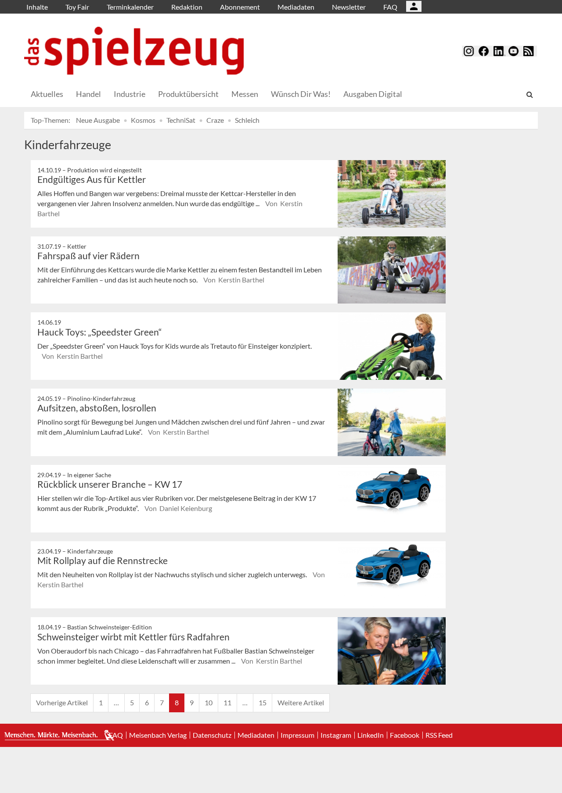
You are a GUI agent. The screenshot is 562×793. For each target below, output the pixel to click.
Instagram (336, 735)
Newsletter (349, 7)
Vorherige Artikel (62, 702)
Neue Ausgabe (98, 120)
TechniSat (180, 120)
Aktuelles (47, 94)
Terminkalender (130, 7)
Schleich (247, 120)
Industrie (129, 94)
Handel (88, 94)
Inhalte (37, 7)
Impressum (297, 735)
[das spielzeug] (134, 51)
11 (227, 702)
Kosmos (143, 120)
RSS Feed (439, 735)
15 (263, 702)
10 (209, 702)
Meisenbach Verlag (158, 735)
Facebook (404, 735)
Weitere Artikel (300, 702)
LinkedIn (370, 735)
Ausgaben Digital (372, 94)
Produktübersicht (188, 94)
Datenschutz (212, 735)
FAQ (390, 7)
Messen (244, 94)
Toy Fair (77, 7)
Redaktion (186, 7)
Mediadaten (295, 7)
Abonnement (240, 7)
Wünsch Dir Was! (301, 94)
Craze (215, 120)
